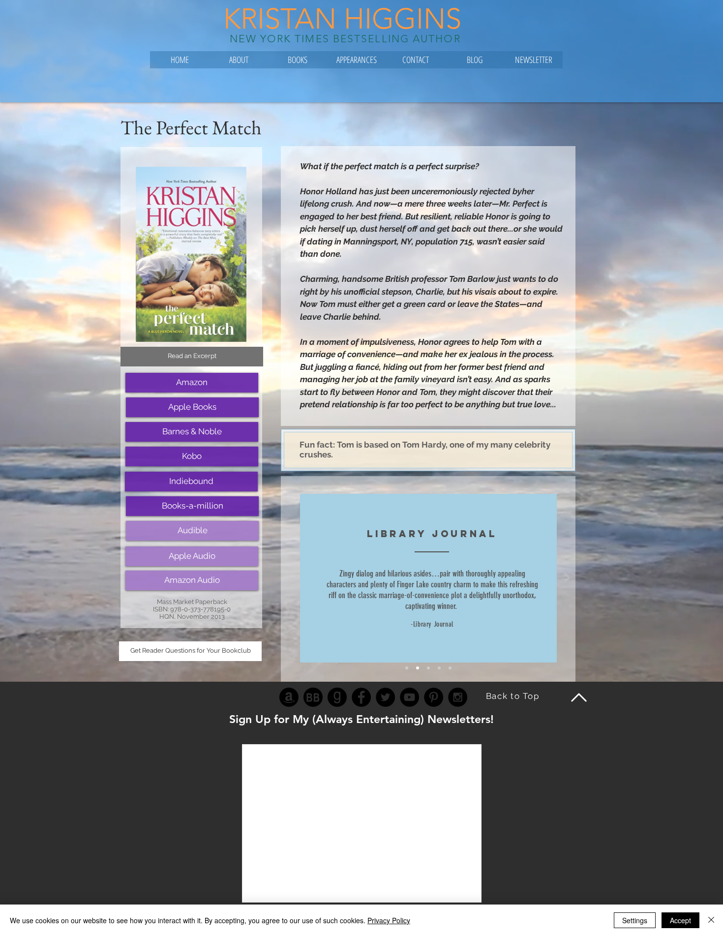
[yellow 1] (406, 667)
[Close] (711, 920)
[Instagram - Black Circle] (457, 697)
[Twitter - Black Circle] (385, 697)
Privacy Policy (388, 920)
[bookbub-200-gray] (313, 697)
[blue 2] (417, 667)
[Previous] (289, 578)
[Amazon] (289, 697)
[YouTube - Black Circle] (409, 697)
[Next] (566, 578)
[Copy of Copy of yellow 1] (450, 667)
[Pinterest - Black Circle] (433, 697)
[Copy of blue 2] (439, 667)
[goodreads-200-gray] (337, 697)
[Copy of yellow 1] (428, 667)
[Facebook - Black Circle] (361, 697)
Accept (680, 920)
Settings (634, 920)
